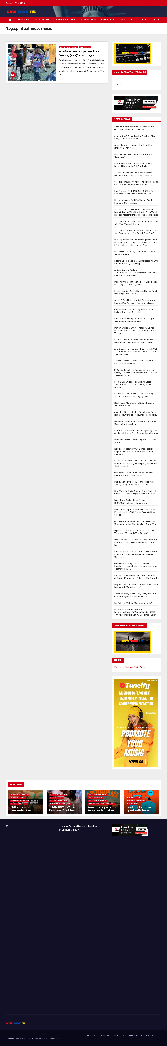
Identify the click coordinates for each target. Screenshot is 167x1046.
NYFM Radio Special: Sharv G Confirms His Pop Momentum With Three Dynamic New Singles (135, 512)
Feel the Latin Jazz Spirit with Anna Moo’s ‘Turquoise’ (140, 810)
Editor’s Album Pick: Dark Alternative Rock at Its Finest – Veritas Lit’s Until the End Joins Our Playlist (135, 554)
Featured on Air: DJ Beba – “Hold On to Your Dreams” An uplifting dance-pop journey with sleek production (135, 463)
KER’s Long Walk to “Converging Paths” (133, 603)
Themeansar (53, 1038)
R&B (68, 804)
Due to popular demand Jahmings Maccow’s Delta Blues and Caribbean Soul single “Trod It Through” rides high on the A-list (135, 242)
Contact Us (127, 20)
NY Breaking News (66, 20)
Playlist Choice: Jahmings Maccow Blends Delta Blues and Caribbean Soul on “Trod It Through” (135, 330)
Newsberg (42, 1038)
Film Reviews (108, 20)
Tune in (143, 20)
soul (113, 804)
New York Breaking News (20, 794)
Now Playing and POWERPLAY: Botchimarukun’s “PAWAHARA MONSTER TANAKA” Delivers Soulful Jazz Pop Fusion (135, 612)
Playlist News (43, 20)
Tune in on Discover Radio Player (129, 667)
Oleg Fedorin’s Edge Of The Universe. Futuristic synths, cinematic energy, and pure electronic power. (135, 566)
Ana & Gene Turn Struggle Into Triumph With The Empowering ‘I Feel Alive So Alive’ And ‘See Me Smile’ (135, 351)
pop (63, 804)
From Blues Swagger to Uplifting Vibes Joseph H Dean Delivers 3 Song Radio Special (132, 384)
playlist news (85, 47)
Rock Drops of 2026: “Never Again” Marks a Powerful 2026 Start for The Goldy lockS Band (135, 542)
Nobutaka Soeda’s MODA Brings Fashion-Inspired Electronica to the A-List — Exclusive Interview (136, 451)
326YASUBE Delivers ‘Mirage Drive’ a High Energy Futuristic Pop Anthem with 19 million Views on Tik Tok (135, 373)
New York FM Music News (68, 47)
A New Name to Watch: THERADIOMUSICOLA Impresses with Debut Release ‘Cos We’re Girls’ (135, 273)
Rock (25, 804)
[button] (154, 20)
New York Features (18, 797)
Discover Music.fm (70, 830)
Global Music (88, 20)
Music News (23, 20)
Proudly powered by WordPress (18, 1038)
